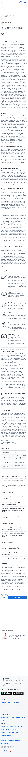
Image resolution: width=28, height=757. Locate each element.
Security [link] (15, 729)
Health (3, 699)
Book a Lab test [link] (7, 708)
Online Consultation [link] (6, 705)
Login (24, 2)
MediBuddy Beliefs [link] (6, 735)
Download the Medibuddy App (10, 689)
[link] (6, 693)
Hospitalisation (3, 714)
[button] (20, 2)
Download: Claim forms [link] (18, 717)
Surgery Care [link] (6, 711)
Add (4, 597)
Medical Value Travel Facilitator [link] (9, 732)
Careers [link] (8, 729)
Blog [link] (2, 729)
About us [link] (3, 740)
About (3, 723)
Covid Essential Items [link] (19, 708)
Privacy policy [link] (5, 743)
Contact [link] (20, 726)
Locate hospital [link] (5, 717)
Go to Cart (17, 597)
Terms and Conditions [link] (14, 740)
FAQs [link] (2, 720)
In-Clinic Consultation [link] (20, 705)
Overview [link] (3, 726)
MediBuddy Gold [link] (5, 702)
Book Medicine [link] (16, 702)
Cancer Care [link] (22, 711)
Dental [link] (14, 711)
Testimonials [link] (12, 726)
